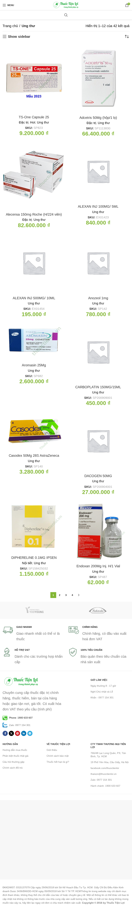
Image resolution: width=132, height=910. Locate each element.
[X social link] (11, 733)
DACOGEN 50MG (98, 476)
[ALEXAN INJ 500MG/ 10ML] (34, 262)
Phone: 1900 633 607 (21, 717)
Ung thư (43, 122)
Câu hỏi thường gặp (13, 761)
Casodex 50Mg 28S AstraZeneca (34, 455)
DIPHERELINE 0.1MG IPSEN (34, 558)
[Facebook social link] (5, 733)
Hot (32, 122)
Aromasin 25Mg (34, 365)
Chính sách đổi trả (13, 767)
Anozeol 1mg (98, 298)
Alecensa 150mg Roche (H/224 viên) (34, 214)
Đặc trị (23, 122)
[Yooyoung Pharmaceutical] (34, 610)
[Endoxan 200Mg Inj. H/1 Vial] (98, 530)
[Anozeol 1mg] (98, 262)
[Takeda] (97, 610)
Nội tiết (27, 563)
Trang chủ (10, 26)
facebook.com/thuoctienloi (105, 768)
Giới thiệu (52, 750)
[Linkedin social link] (23, 733)
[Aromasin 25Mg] (34, 341)
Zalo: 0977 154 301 (101, 779)
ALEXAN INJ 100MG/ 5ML (98, 206)
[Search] (66, 15)
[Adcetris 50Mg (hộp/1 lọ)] (98, 78)
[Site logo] (66, 5)
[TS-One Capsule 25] (34, 78)
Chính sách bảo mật (58, 755)
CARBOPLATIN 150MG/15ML (98, 387)
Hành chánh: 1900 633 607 (105, 785)
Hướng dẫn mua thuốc (15, 750)
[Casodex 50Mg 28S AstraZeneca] (34, 430)
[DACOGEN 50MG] (98, 440)
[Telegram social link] (29, 733)
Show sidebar (19, 36)
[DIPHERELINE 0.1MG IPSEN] (34, 526)
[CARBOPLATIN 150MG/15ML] (98, 351)
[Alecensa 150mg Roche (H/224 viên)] (34, 175)
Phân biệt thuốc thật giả (15, 755)
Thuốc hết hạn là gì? (58, 761)
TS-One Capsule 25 (34, 117)
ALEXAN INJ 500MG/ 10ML (34, 298)
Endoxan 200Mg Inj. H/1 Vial (98, 566)
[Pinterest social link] (17, 733)
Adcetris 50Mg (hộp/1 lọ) (98, 118)
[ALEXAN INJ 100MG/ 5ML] (98, 171)
